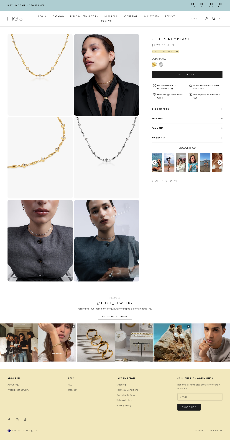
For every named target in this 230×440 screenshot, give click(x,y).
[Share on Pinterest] (171, 181)
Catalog (58, 16)
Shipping (121, 384)
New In (42, 16)
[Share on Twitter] (166, 181)
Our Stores (151, 16)
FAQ (70, 384)
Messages (111, 16)
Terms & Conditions (127, 389)
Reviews (170, 16)
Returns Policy (124, 400)
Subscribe (189, 407)
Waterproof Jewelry (18, 389)
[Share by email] (175, 181)
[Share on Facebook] (162, 181)
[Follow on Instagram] (17, 419)
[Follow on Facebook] (9, 419)
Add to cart (187, 74)
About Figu (130, 16)
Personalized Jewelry (84, 16)
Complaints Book (126, 395)
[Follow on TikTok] (25, 419)
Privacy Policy (124, 405)
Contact (107, 21)
